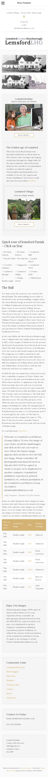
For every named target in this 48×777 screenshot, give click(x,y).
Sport (9, 693)
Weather (10, 680)
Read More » (24, 135)
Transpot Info (12, 685)
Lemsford (10, 698)
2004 (30, 578)
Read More (32, 181)
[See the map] (24, 16)
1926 (29, 543)
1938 (29, 535)
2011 (29, 587)
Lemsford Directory (15, 667)
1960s (30, 569)
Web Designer (12, 672)
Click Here (22, 431)
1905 (30, 552)
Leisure (9, 689)
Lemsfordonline (25, 768)
